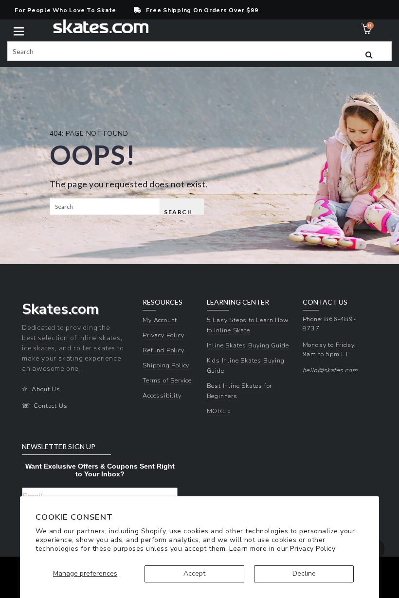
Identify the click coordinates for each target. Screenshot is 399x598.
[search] (199, 51)
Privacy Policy (312, 548)
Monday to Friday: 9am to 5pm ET (330, 349)
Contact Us (50, 405)
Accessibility (162, 395)
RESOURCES (162, 302)
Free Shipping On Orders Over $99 (202, 10)
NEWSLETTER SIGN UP (58, 447)
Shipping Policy (166, 365)
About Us (46, 389)
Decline (304, 573)
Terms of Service (167, 380)
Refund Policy (163, 350)
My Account (160, 320)
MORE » (219, 411)
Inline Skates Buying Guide (248, 345)
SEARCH (178, 211)
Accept (194, 573)
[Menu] (18, 30)
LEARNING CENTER (238, 302)
